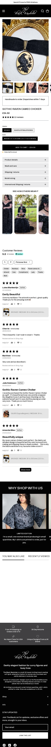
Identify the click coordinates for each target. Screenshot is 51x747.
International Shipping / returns (17, 184)
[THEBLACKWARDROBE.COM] (25, 11)
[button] (42, 11)
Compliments (23, 272)
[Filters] (10, 262)
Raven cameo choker (35, 268)
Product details (11, 160)
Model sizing (10, 178)
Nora (23, 268)
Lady (33, 272)
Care (14, 272)
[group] (25, 2)
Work (5, 276)
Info (4, 705)
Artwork (6, 272)
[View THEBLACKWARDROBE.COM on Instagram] (4, 745)
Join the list (25, 735)
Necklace (15, 268)
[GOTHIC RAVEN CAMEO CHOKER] (7, 87)
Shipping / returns (12, 172)
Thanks (40, 272)
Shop (4, 697)
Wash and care (11, 166)
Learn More (24, 546)
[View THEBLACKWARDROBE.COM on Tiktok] (9, 745)
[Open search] (4, 262)
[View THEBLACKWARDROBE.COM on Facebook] (15, 745)
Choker (6, 268)
